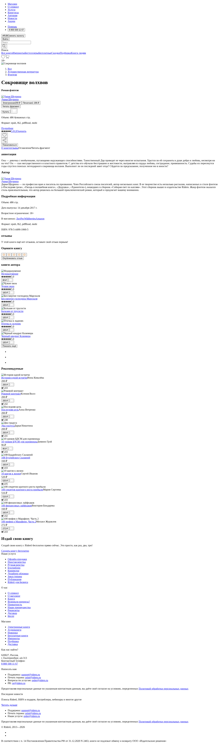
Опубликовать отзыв (12, 258)
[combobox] (109, 42)
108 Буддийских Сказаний (15, 457)
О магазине (14, 596)
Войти (5, 39)
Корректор (13, 570)
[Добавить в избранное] (4, 135)
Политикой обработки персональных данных (163, 688)
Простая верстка (17, 562)
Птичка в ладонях (11, 323)
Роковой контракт (11, 393)
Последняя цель (10, 409)
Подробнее (7, 128)
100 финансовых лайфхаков (16, 505)
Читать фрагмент (11, 106)
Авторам (12, 15)
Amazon (40, 218)
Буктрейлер (14, 567)
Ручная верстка (16, 565)
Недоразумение (9, 273)
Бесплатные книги (18, 635)
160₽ (5, 292)
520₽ (5, 480)
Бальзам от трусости (12, 311)
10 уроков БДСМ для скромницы (19, 441)
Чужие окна (7, 286)
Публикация (14, 579)
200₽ (5, 385)
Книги (11, 598)
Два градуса (7, 425)
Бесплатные (44, 53)
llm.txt (11, 616)
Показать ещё (9, 346)
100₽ (5, 305)
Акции (11, 21)
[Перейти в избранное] (3, 57)
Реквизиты (14, 610)
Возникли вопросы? (19, 601)
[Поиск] (4, 46)
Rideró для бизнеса (18, 582)
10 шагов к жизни (11, 473)
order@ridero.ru (40, 680)
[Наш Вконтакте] (9, 732)
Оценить (21, 131)
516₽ (5, 496)
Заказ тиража (15, 576)
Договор (12, 613)
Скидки (55, 53)
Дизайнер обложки (18, 573)
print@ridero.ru (33, 677)
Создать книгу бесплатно (15, 550)
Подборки (65, 53)
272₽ (5, 528)
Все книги (7, 53)
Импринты (19, 53)
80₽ (5, 280)
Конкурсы (13, 12)
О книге (5, 148)
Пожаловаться (10, 145)
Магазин (12, 4)
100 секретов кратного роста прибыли (22, 489)
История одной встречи (14, 377)
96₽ (5, 448)
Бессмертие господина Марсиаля (19, 298)
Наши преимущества (19, 607)
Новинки (13, 632)
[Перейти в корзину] (7, 57)
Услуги (11, 9)
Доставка (13, 644)
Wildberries (30, 218)
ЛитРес (20, 218)
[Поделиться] (4, 140)
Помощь (12, 26)
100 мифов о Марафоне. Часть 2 (18, 521)
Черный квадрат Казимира (15, 336)
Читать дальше (9, 705)
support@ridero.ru (30, 674)
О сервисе (13, 6)
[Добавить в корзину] (14, 111)
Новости (12, 18)
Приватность (15, 604)
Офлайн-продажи (17, 559)
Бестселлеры (31, 53)
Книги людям (78, 53)
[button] (109, 46)
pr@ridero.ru (18, 683)
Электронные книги (19, 627)
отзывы (14, 148)
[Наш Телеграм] (9, 735)
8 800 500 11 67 (9, 663)
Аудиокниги (14, 629)
